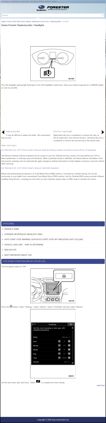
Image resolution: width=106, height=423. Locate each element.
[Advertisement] (53, 35)
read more (101, 385)
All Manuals (5, 1)
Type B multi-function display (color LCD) (24, 261)
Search (54, 1)
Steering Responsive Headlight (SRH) (23, 234)
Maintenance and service (40, 21)
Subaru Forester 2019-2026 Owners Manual (16, 21)
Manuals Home (11, 229)
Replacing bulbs (55, 21)
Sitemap (48, 1)
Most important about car (18, 255)
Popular (41, 1)
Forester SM (24, 1)
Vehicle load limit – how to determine (23, 245)
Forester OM (14, 1)
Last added (33, 1)
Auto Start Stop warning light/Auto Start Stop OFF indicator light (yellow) (43, 239)
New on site (10, 250)
